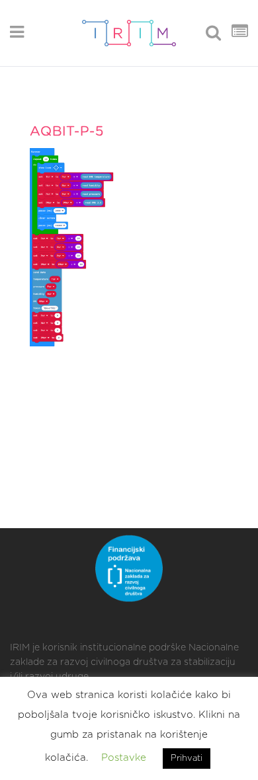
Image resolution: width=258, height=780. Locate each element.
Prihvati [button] (186, 758)
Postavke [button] (123, 758)
